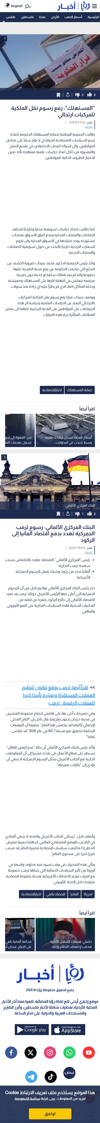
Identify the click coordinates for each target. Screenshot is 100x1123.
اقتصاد (88, 127)
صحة (42, 17)
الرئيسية (93, 17)
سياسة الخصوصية (27, 1098)
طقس (10, 17)
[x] (31, 1052)
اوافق (50, 1113)
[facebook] (11, 1052)
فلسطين (27, 17)
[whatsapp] (69, 1052)
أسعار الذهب (73, 17)
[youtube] (89, 1052)
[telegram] (31, 1077)
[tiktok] (51, 1077)
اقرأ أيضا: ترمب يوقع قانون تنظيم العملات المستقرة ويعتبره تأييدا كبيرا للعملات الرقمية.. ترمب (58, 695)
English (17, 6)
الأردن (55, 17)
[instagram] (50, 1052)
